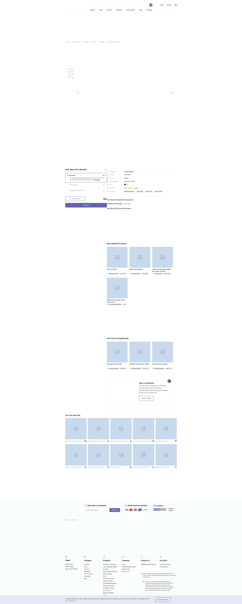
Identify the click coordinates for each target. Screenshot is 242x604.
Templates (119, 10)
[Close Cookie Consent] (176, 599)
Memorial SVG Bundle (159, 364)
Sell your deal (69, 564)
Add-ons (109, 10)
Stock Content (130, 10)
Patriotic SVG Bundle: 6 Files (139, 364)
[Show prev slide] (78, 93)
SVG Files (140, 191)
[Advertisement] (121, 26)
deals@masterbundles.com (148, 564)
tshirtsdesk (158, 273)
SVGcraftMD (136, 273)
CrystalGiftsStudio (115, 304)
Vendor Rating (69, 566)
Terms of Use (125, 571)
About (124, 564)
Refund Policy (126, 569)
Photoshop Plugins (108, 578)
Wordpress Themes (108, 588)
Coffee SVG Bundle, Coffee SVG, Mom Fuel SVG (161, 270)
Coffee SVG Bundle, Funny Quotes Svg (116, 301)
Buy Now (86, 205)
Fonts (101, 10)
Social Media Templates (109, 583)
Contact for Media (165, 564)
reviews (171, 510)
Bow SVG (149, 191)
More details (96, 179)
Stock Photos (107, 590)
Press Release (164, 566)
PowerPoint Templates (109, 564)
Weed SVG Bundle (136, 269)
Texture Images (107, 574)
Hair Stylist (158, 191)
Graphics (92, 10)
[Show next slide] (172, 93)
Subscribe (114, 510)
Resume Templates (108, 585)
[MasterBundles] (71, 5)
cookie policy (72, 601)
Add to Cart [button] (76, 199)
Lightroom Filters (108, 581)
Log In (162, 5)
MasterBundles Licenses (129, 566)
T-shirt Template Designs (110, 566)
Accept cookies (163, 599)
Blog (140, 10)
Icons (104, 576)
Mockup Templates (108, 592)
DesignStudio (129, 171)
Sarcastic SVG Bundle (114, 364)
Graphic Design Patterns (110, 571)
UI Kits (105, 595)
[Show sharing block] (105, 170)
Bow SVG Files (112, 269)
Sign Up (169, 5)
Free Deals (149, 10)
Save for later (146, 398)
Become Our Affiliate (71, 569)
